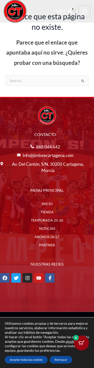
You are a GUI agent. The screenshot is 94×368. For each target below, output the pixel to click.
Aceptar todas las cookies (26, 359)
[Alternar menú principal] (84, 11)
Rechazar (61, 359)
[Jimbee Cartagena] (15, 11)
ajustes (71, 341)
